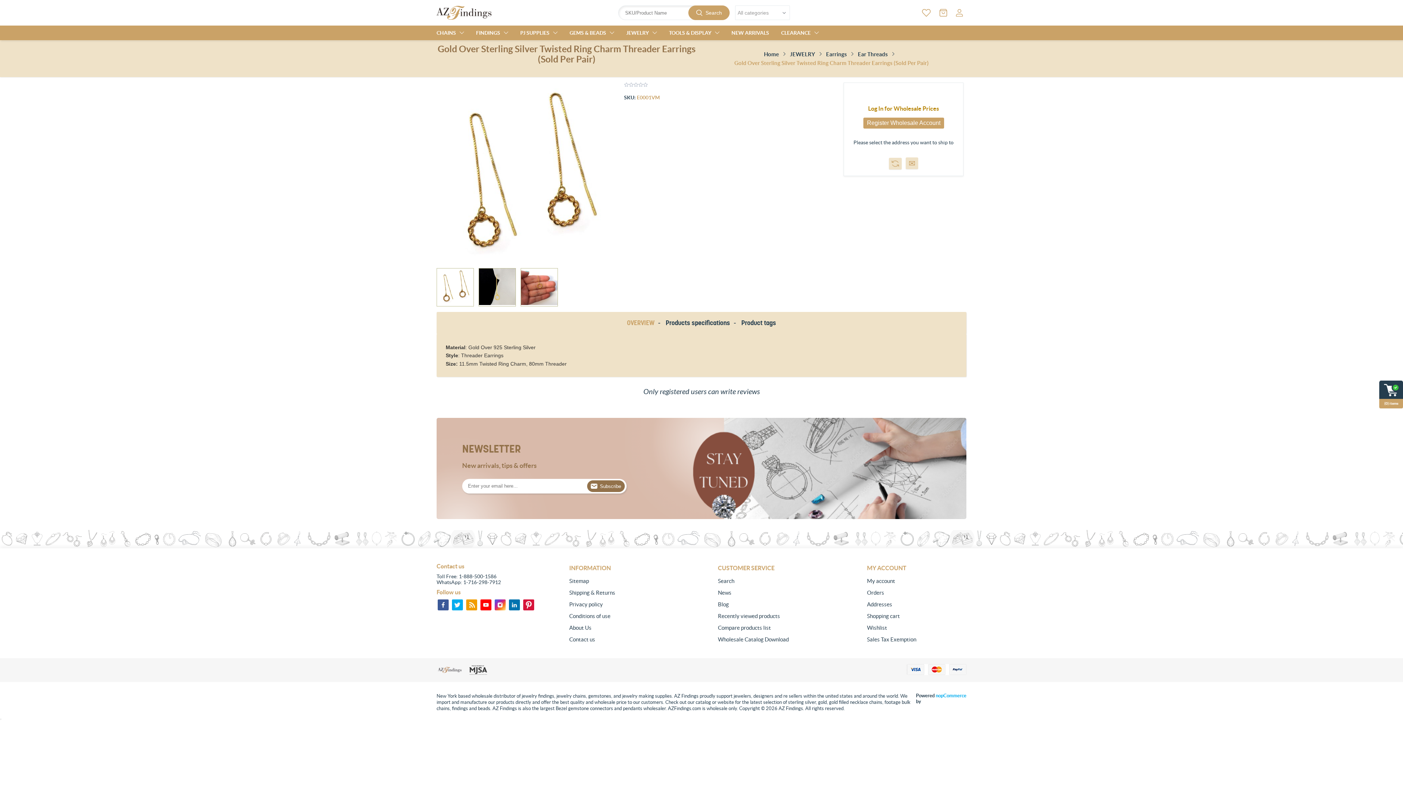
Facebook (443, 604)
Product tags (758, 323)
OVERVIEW (640, 323)
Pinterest (528, 604)
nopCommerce (951, 695)
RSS (471, 604)
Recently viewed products (749, 616)
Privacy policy (586, 604)
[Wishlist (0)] (926, 12)
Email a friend (912, 163)
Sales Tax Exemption (891, 639)
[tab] (642, 323)
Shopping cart (883, 616)
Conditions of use (590, 616)
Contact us (582, 639)
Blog (723, 604)
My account (881, 581)
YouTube (485, 604)
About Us (580, 628)
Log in (959, 12)
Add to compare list (895, 163)
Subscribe (610, 486)
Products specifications (698, 323)
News (724, 593)
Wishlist (877, 628)
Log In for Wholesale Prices (903, 108)
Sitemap (579, 581)
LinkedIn (514, 604)
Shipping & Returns (592, 593)
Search (714, 13)
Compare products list (744, 628)
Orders (875, 593)
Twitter (457, 604)
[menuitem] (619, 581)
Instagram (500, 604)
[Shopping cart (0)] (943, 12)
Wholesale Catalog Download (753, 639)
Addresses (879, 604)
